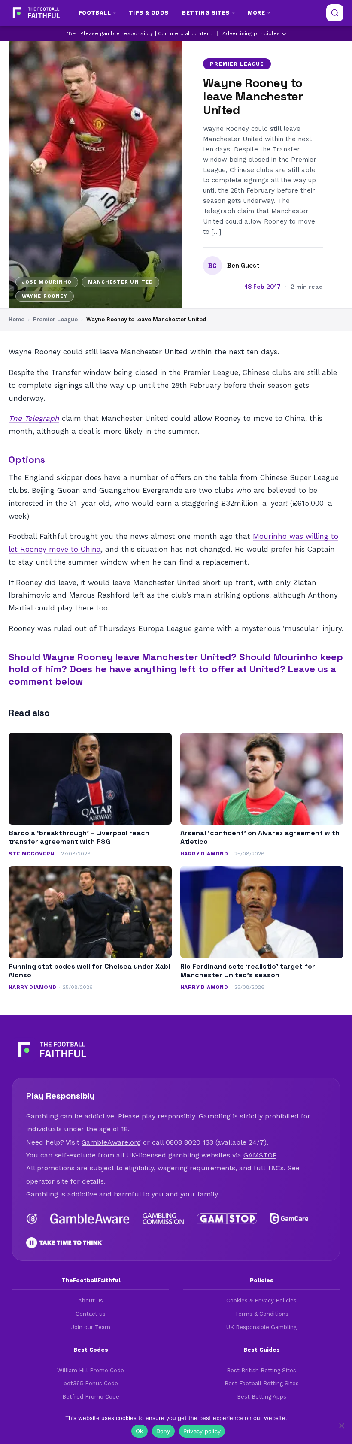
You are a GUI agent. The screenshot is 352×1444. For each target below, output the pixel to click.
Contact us (91, 1314)
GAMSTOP (259, 1155)
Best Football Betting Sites (262, 1383)
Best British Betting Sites (261, 1370)
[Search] (334, 12)
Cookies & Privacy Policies (261, 1300)
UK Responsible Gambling (261, 1327)
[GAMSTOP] (227, 1218)
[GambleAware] (90, 1218)
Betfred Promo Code (90, 1396)
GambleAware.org (111, 1142)
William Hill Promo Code (90, 1370)
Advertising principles (251, 33)
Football (95, 12)
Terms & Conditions (261, 1314)
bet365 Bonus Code (91, 1383)
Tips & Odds (148, 12)
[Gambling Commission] (163, 1218)
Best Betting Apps (261, 1396)
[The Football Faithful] (35, 12)
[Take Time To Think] (64, 1242)
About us (90, 1300)
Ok (139, 1431)
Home (16, 319)
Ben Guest (243, 265)
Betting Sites (205, 12)
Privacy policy (202, 1431)
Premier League (237, 64)
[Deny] (341, 1425)
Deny (163, 1431)
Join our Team (90, 1327)
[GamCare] (289, 1218)
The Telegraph (34, 418)
